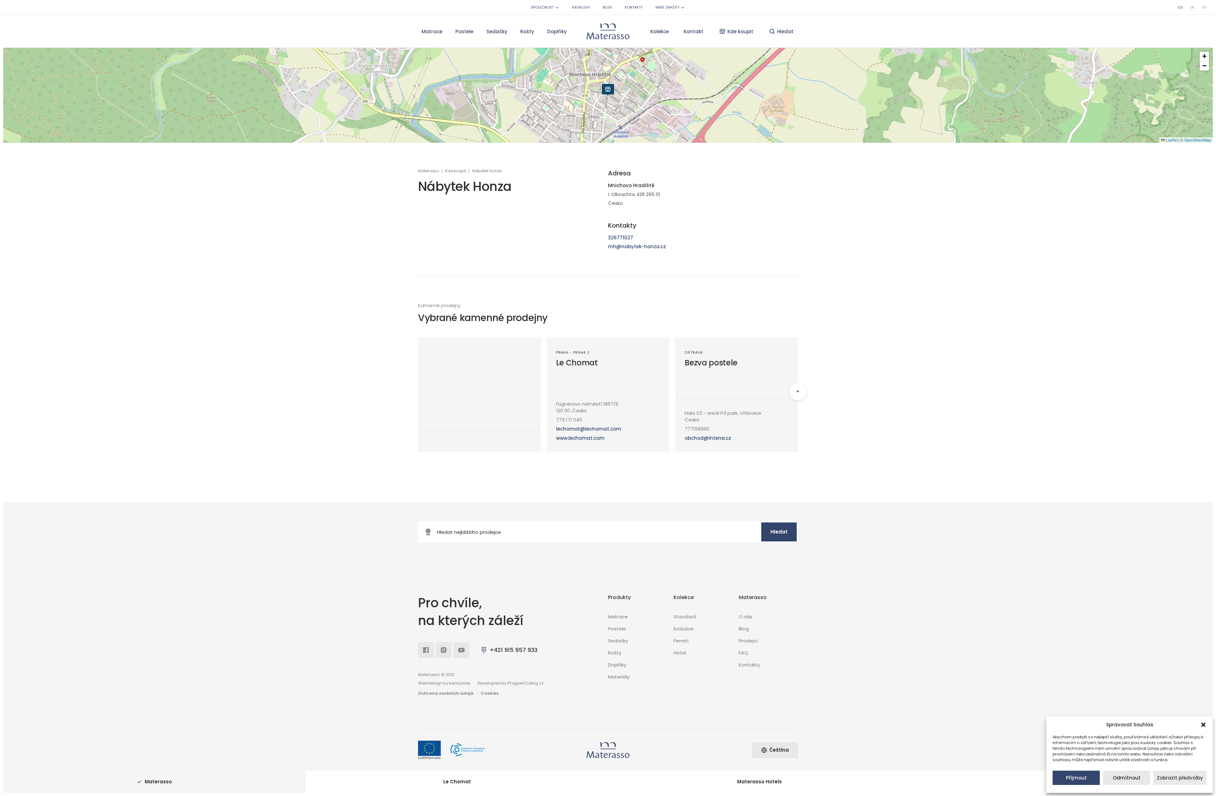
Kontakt (693, 31)
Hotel (680, 652)
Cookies (489, 693)
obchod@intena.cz (708, 438)
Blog (607, 7)
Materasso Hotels (759, 781)
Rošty (527, 31)
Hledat (779, 531)
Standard (685, 616)
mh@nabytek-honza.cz (637, 246)
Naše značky (668, 7)
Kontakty (634, 7)
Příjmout (1076, 777)
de (1192, 7)
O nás (745, 616)
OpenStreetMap (1197, 139)
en (1204, 7)
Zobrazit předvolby (1180, 777)
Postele (464, 31)
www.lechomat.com (580, 438)
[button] (1203, 725)
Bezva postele (711, 362)
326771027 (620, 237)
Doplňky (557, 31)
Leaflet (1171, 139)
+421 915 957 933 (513, 650)
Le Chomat (577, 362)
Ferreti (681, 640)
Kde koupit (455, 171)
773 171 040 (569, 419)
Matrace (431, 31)
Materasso (428, 171)
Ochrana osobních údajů (445, 693)
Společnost (542, 7)
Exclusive (684, 628)
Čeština (779, 750)
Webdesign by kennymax (444, 683)
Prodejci (748, 640)
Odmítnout (1127, 777)
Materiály (619, 676)
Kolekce (659, 31)
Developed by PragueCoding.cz (511, 683)
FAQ (743, 652)
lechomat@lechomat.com (588, 429)
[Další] (798, 391)
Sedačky (496, 31)
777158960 (697, 429)
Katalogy (581, 7)
